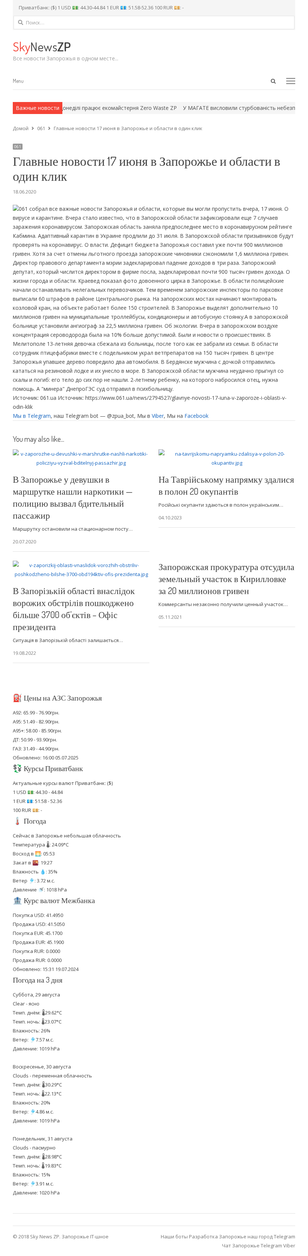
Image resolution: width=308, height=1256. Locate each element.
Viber (158, 415)
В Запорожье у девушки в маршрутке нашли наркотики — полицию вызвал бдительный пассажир (73, 497)
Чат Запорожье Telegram (252, 1245)
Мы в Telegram (32, 415)
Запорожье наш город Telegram (257, 1236)
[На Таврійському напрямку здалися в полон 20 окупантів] (227, 453)
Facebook (196, 415)
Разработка (204, 1236)
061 (17, 146)
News (42, 46)
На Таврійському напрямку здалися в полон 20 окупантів (226, 485)
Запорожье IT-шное (85, 1236)
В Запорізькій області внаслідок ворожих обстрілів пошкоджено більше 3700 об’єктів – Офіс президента (74, 608)
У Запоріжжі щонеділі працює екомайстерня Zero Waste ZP (83, 107)
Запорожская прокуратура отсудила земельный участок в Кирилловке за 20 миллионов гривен (226, 578)
